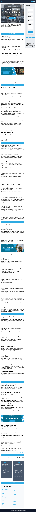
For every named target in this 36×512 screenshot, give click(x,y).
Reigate (14, 491)
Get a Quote (12, 17)
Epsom (3, 493)
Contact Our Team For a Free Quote (12, 84)
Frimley (14, 500)
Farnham (14, 504)
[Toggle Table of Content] (9, 37)
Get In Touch (30, 37)
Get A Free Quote (12, 482)
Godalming (14, 501)
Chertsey (3, 500)
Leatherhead (4, 497)
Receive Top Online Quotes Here (12, 455)
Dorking (14, 490)
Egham (3, 504)
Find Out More (12, 314)
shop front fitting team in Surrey (6, 384)
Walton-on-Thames (3, 452)
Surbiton (8, 452)
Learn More (12, 222)
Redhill (14, 493)
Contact (33, 1)
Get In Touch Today (12, 33)
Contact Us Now (12, 381)
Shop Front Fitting (14, 28)
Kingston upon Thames (16, 452)
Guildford (14, 494)
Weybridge (22, 452)
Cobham (11, 452)
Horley (14, 497)
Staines (3, 503)
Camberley (14, 498)
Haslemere (14, 505)
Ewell (2, 496)
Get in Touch (12, 142)
